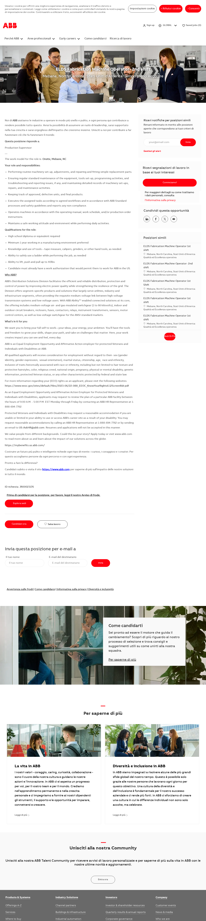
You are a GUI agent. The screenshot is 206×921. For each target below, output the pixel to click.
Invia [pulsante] (188, 142)
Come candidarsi (103, 25)
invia (100, 563)
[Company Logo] (10, 25)
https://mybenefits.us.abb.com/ (25, 445)
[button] (148, 25)
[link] (152, 151)
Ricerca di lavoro (124, 25)
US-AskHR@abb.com (31, 427)
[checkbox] (52, 524)
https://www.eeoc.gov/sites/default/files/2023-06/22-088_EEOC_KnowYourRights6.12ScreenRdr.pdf (67, 386)
